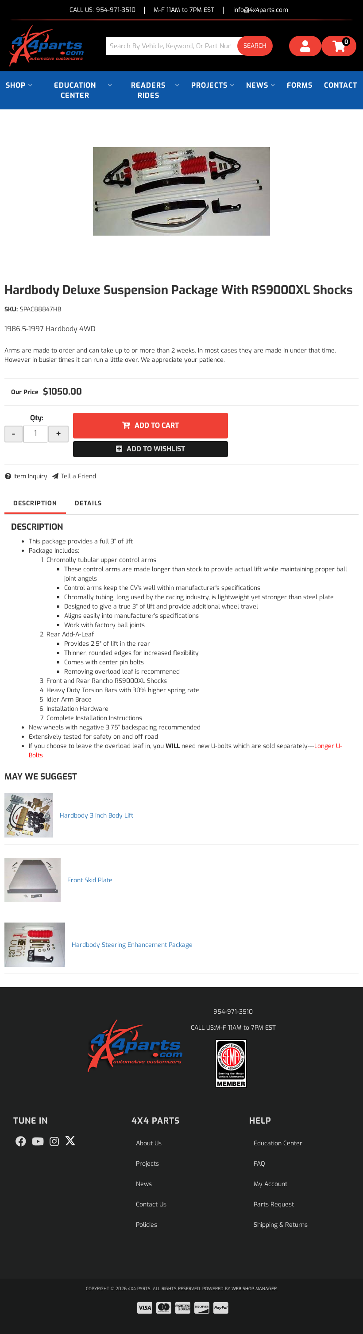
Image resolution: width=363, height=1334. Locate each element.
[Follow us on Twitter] (70, 1141)
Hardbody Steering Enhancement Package (132, 945)
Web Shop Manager (254, 1288)
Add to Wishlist (156, 449)
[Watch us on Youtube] (38, 1142)
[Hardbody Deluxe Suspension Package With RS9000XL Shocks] (181, 191)
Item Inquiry (30, 476)
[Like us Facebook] (20, 1142)
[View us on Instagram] (54, 1142)
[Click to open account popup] (305, 47)
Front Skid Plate (89, 880)
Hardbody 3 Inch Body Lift (96, 815)
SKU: (11, 309)
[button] (192, 46)
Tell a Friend (78, 476)
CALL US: (102, 10)
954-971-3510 (233, 1012)
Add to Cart (157, 425)
